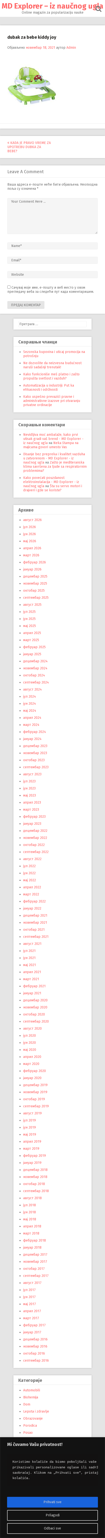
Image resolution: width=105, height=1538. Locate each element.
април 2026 (32, 548)
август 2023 (32, 774)
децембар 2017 (35, 1255)
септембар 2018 (36, 1191)
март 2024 (31, 725)
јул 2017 (29, 1290)
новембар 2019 (35, 1092)
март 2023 (31, 809)
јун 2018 (29, 1212)
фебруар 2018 (34, 1240)
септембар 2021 (36, 937)
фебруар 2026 (34, 562)
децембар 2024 (35, 661)
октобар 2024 (34, 675)
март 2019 (31, 1149)
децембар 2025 (35, 576)
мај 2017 (29, 1304)
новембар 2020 (35, 1007)
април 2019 (32, 1141)
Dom (26, 1404)
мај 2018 (29, 1219)
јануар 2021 (32, 993)
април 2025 (32, 633)
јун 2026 (29, 534)
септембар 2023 (36, 767)
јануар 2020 (32, 1078)
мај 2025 (29, 626)
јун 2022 (29, 873)
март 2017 (31, 1318)
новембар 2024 (35, 668)
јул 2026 (29, 527)
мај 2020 (29, 1050)
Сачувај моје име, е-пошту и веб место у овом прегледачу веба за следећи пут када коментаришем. (50, 289)
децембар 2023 (35, 746)
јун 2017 (29, 1297)
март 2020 (31, 1064)
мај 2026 (29, 541)
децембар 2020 (35, 1000)
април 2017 (32, 1311)
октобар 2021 (34, 930)
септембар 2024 (36, 682)
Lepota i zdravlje (36, 1411)
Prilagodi (53, 1515)
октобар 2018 (34, 1184)
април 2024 (32, 718)
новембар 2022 (35, 838)
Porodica (30, 1426)
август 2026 (32, 520)
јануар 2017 (32, 1332)
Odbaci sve (52, 1528)
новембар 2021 (35, 923)
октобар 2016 (34, 1353)
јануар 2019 (32, 1163)
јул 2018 (29, 1205)
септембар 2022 (36, 852)
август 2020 (32, 1028)
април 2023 (32, 802)
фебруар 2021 (34, 986)
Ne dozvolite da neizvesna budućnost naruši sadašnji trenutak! (52, 365)
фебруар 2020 (34, 1071)
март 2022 (31, 894)
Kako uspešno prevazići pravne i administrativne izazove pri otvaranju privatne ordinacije (51, 401)
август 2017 (32, 1283)
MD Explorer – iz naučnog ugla (52, 6)
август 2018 (32, 1198)
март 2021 (31, 979)
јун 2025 (29, 619)
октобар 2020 (34, 1014)
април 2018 (32, 1226)
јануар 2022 (32, 908)
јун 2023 (29, 788)
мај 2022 (29, 880)
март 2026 (31, 555)
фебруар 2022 (34, 901)
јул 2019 (29, 1120)
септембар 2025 (36, 598)
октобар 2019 (34, 1099)
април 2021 (32, 972)
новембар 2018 (35, 1177)
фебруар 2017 (34, 1325)
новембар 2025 (35, 583)
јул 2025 (29, 612)
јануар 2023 (32, 824)
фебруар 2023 (34, 817)
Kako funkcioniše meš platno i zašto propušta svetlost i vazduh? (51, 376)
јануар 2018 (32, 1247)
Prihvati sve (52, 1502)
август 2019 (32, 1113)
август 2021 (32, 944)
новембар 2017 (35, 1262)
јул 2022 (29, 866)
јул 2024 (29, 696)
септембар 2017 (36, 1276)
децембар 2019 (35, 1085)
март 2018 (31, 1233)
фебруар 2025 (34, 647)
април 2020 (32, 1057)
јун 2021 (29, 958)
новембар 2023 (35, 753)
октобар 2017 (34, 1269)
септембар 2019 (36, 1106)
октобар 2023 (34, 760)
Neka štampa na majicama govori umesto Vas (50, 445)
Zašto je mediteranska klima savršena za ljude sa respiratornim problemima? (55, 466)
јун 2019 (29, 1127)
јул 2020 (29, 1036)
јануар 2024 (32, 739)
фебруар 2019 (34, 1156)
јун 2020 (29, 1043)
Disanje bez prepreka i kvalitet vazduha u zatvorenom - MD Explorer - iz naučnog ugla (54, 458)
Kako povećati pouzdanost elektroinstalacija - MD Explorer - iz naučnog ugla (51, 482)
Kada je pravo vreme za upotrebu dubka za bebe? (29, 147)
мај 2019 (29, 1134)
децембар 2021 (35, 915)
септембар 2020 (36, 1021)
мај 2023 (29, 795)
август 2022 (32, 859)
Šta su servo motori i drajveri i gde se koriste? (52, 488)
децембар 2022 (35, 831)
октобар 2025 (34, 591)
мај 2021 (29, 965)
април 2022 (32, 887)
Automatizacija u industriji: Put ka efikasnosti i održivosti (48, 387)
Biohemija (30, 1397)
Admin (71, 48)
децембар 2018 (35, 1170)
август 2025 (32, 605)
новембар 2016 (35, 1346)
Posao (28, 1433)
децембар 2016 (35, 1339)
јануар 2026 (32, 569)
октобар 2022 (34, 845)
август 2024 (32, 689)
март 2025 (31, 640)
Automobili (31, 1390)
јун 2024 (29, 704)
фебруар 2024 (34, 732)
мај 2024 (29, 711)
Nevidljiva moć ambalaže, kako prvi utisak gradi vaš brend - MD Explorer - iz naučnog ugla (53, 439)
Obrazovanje (33, 1418)
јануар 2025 (32, 654)
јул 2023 (29, 781)
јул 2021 (29, 951)
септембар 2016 (36, 1360)
